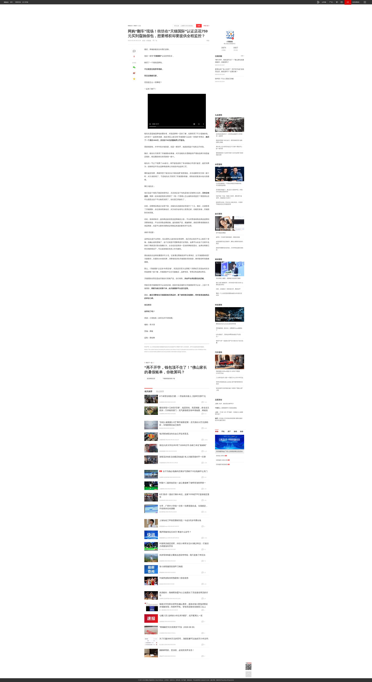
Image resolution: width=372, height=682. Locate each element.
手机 (223, 431)
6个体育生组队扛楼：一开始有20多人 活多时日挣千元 (182, 396)
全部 (242, 56)
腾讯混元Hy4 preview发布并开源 (226, 324)
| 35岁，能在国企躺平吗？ (224, 403)
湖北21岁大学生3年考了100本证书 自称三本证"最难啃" (182, 445)
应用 (11, 2)
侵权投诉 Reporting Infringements (225, 680)
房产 (229, 431)
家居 (216, 431)
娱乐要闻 (218, 214)
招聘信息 (178, 680)
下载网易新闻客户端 (169, 378)
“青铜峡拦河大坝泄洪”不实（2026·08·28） (177, 627)
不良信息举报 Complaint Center (201, 680)
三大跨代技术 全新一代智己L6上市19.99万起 (229, 377)
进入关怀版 (25, 2)
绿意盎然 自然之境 (221, 460)
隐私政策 (189, 680)
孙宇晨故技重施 (221, 233)
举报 (208, 40)
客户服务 (183, 680)
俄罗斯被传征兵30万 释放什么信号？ (175, 532)
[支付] (337, 2)
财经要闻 (218, 259)
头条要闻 (218, 115)
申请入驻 (206, 25)
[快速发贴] (134, 51)
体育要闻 (218, 164)
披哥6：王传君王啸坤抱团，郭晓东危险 (228, 237)
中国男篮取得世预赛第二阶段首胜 (173, 578)
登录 (348, 2)
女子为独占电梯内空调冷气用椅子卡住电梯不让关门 (185, 471)
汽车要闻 (218, 352)
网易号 (135, 25)
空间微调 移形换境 (221, 464)
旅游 (241, 431)
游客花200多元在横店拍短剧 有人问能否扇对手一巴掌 (182, 457)
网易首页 (6, 2)
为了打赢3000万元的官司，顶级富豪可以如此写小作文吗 (183, 639)
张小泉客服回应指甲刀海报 (171, 566)
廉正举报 (213, 680)
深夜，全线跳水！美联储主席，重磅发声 (228, 289)
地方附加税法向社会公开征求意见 (173, 434)
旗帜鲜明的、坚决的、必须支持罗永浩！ (176, 650)
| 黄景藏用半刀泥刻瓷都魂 (226, 408)
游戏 (235, 431)
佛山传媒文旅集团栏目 (229, 43)
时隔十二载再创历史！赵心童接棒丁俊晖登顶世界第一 (182, 483)
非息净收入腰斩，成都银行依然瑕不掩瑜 (228, 278)
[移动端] (318, 2)
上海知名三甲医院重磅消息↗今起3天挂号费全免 (180, 520)
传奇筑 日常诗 (220, 455)
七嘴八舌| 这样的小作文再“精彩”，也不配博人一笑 (180, 616)
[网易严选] (331, 2)
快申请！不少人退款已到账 (224, 79)
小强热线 (148, 40)
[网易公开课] (324, 2)
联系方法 (172, 680)
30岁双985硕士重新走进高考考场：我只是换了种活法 (182, 555)
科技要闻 (218, 305)
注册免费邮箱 (355, 2)
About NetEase (159, 680)
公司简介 (166, 680)
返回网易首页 (151, 378)
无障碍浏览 (18, 2)
